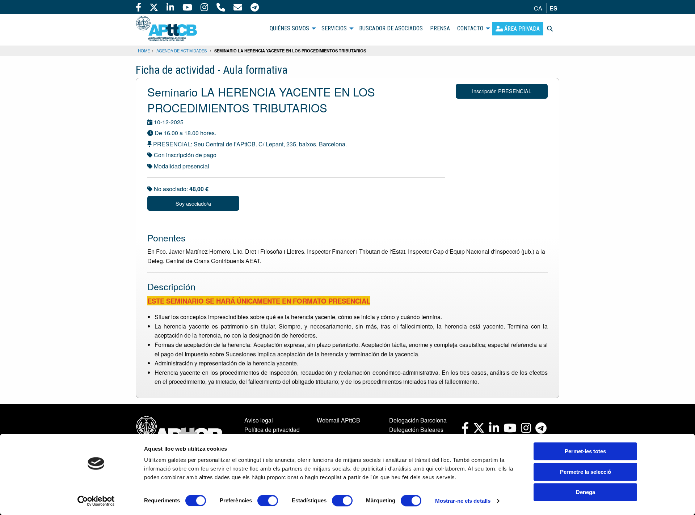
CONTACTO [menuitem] (470, 28)
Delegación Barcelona (418, 420)
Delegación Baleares (416, 429)
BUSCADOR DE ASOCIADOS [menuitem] (391, 28)
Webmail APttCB (338, 420)
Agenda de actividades (181, 50)
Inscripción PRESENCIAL (501, 91)
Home (144, 50)
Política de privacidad (272, 429)
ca (538, 8)
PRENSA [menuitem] (440, 28)
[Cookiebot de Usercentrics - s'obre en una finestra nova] (96, 500)
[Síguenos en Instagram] (204, 6)
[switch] (267, 500)
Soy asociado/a (193, 203)
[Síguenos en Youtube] (187, 6)
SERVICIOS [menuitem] (334, 28)
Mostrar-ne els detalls (462, 501)
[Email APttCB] (237, 6)
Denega (585, 492)
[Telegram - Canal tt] (254, 6)
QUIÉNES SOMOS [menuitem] (289, 28)
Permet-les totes (585, 451)
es (553, 8)
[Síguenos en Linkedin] (170, 6)
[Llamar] (220, 6)
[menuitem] (517, 28)
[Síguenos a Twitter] (153, 6)
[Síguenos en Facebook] (138, 6)
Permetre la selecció (585, 472)
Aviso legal (258, 420)
